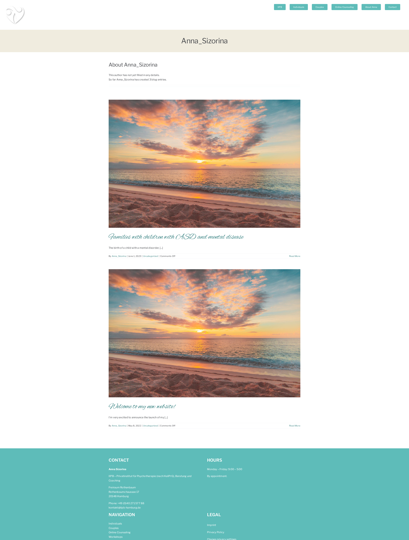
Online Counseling (120, 532)
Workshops (116, 536)
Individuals (115, 523)
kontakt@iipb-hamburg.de (125, 507)
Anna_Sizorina (119, 256)
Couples (114, 528)
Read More (294, 256)
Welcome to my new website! (142, 406)
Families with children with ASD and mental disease (176, 237)
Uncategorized (150, 256)
